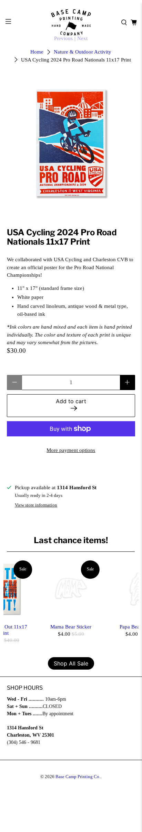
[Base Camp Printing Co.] (71, 22)
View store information (36, 505)
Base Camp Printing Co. (77, 776)
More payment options (71, 450)
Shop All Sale (71, 663)
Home (36, 52)
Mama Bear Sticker (70, 627)
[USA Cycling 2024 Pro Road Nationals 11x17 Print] (71, 143)
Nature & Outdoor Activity (82, 52)
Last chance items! (71, 540)
